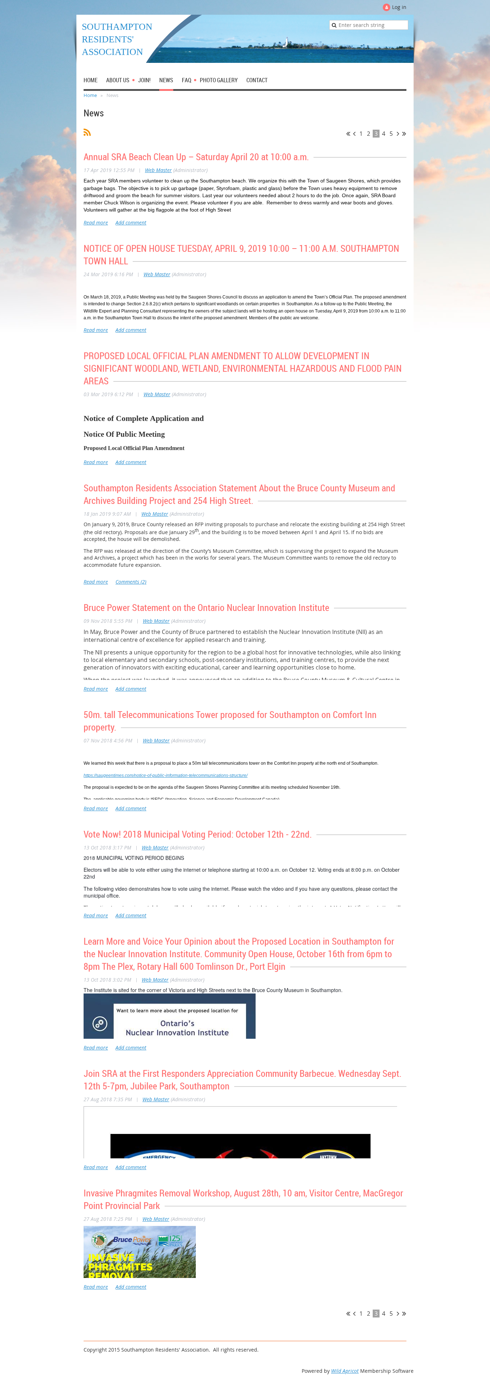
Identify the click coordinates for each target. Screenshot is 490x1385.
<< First (348, 133)
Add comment (131, 222)
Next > (398, 133)
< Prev (354, 133)
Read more (96, 222)
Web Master (158, 170)
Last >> (404, 133)
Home (90, 95)
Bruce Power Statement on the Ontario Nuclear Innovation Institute (206, 607)
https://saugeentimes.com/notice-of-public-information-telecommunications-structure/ (166, 775)
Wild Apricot (345, 1370)
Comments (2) (131, 581)
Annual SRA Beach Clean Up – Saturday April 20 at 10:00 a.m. (196, 156)
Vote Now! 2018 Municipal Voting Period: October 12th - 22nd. (198, 834)
